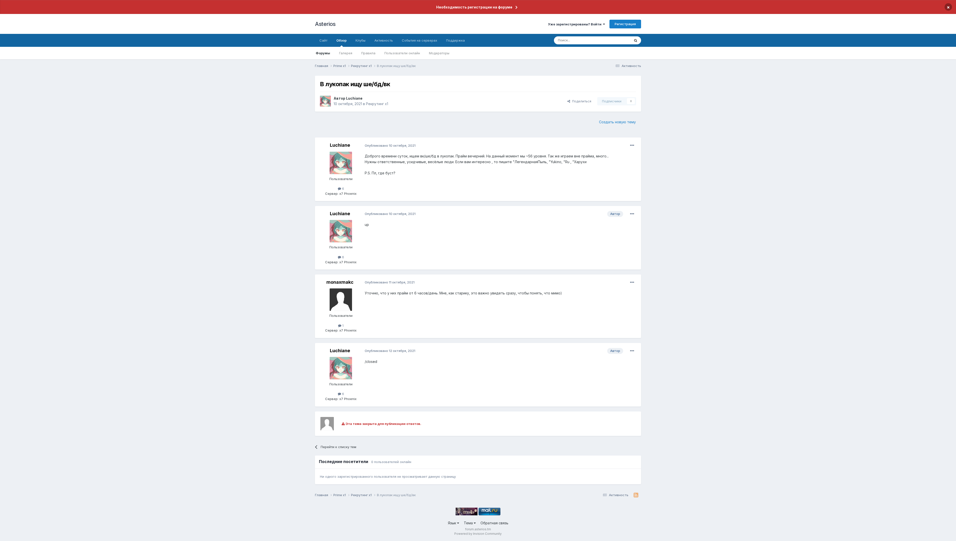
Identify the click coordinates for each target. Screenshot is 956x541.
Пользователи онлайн (402, 53)
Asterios (325, 24)
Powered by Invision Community (478, 534)
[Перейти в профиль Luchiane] (325, 101)
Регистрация (625, 24)
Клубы (360, 40)
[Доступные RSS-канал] (636, 495)
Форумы (323, 53)
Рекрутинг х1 (377, 104)
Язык (452, 523)
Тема (469, 523)
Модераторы (439, 53)
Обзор (341, 40)
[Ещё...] (632, 145)
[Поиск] (635, 40)
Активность (383, 40)
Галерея (345, 53)
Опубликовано (390, 145)
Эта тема (616, 40)
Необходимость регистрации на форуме (474, 7)
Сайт (323, 40)
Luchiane (354, 98)
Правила (368, 53)
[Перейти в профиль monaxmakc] (341, 299)
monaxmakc (340, 282)
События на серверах (419, 40)
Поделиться (580, 101)
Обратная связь (494, 523)
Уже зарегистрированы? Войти (575, 24)
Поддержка (455, 40)
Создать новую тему (617, 122)
